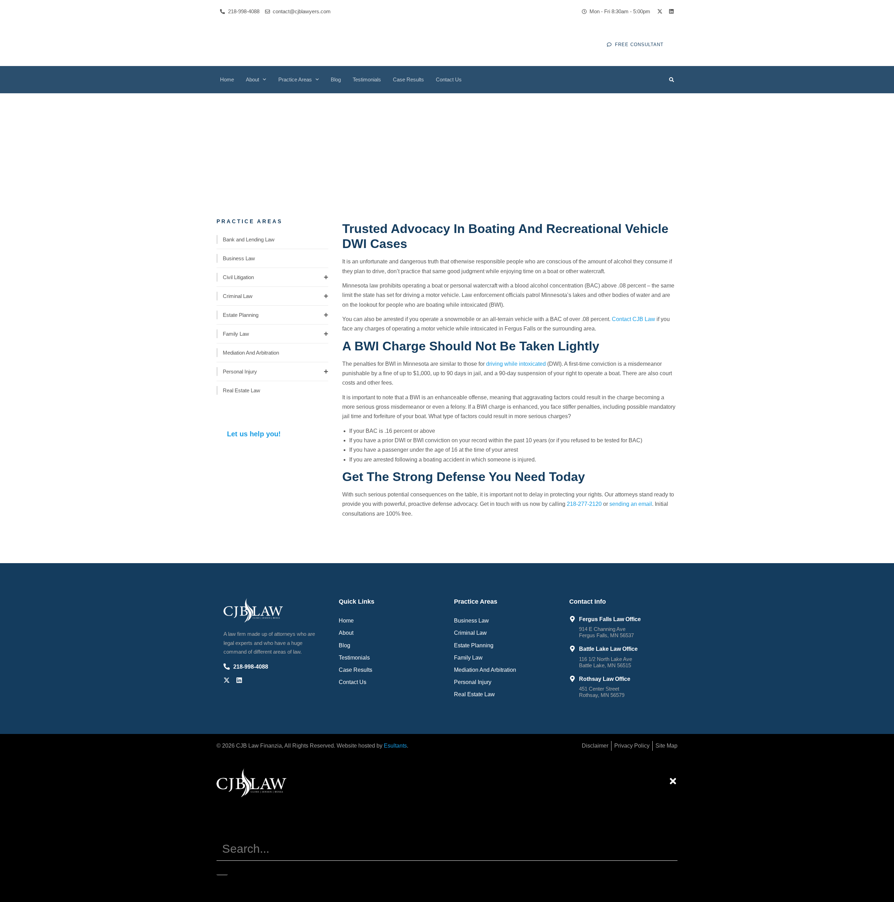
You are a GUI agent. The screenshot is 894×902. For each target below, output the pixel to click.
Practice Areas (295, 79)
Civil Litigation (238, 277)
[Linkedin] (671, 11)
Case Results (408, 79)
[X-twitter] (659, 11)
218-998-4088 (250, 667)
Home (227, 79)
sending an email (630, 504)
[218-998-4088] (227, 666)
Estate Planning (240, 315)
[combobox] (447, 849)
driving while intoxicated (516, 364)
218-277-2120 (584, 504)
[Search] (222, 868)
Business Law (239, 258)
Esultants (395, 746)
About (252, 79)
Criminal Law (237, 296)
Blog (336, 79)
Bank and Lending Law (248, 239)
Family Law (236, 334)
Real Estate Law (241, 390)
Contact (633, 319)
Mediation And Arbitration (251, 353)
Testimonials (367, 79)
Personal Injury (240, 371)
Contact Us (449, 79)
